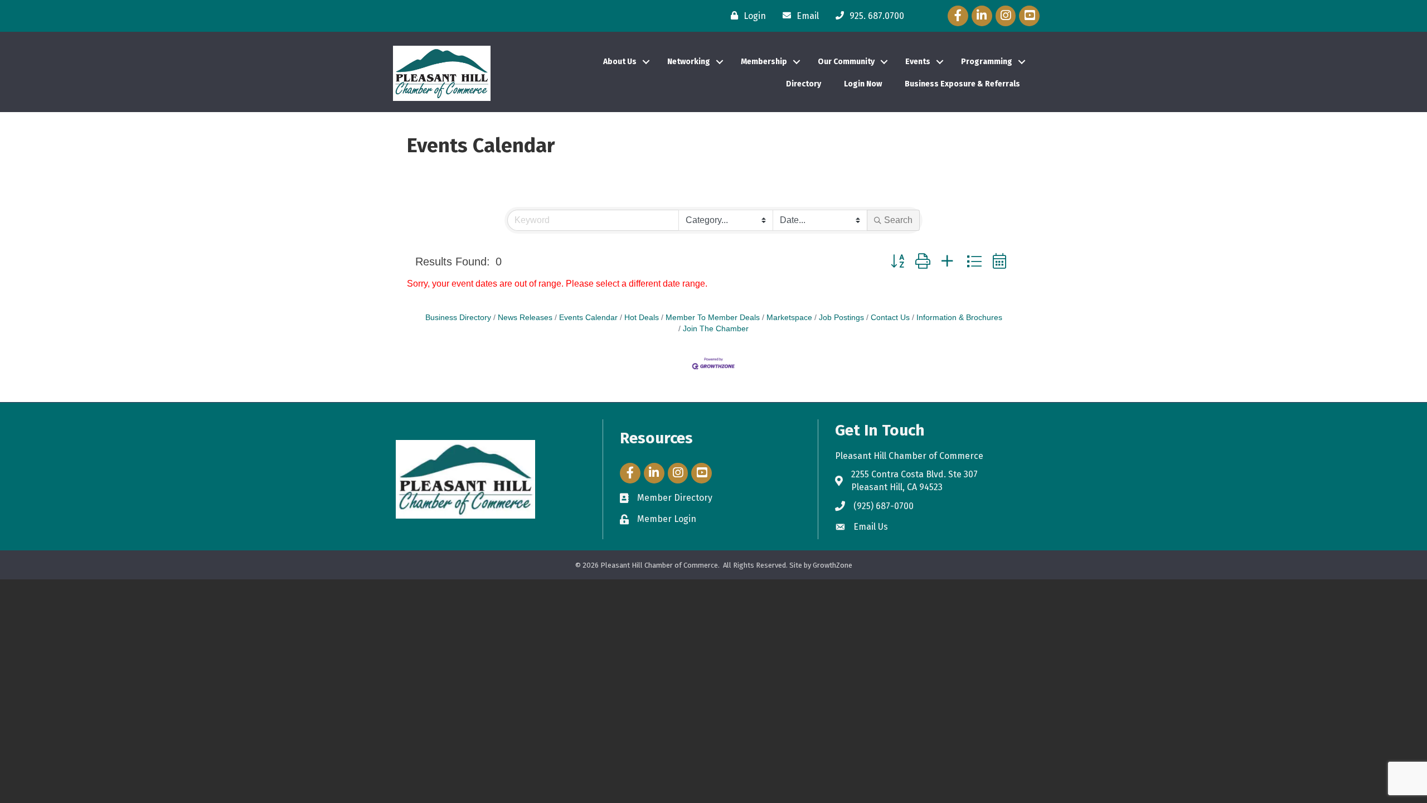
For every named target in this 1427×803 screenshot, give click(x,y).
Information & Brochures (959, 317)
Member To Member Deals (713, 317)
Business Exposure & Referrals (962, 84)
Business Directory (458, 317)
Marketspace (789, 317)
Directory (803, 84)
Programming (986, 61)
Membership (764, 61)
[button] (897, 261)
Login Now (863, 84)
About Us (620, 61)
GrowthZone (832, 565)
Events (917, 61)
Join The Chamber (716, 329)
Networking (688, 61)
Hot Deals (641, 317)
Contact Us (890, 317)
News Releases (525, 317)
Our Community (846, 61)
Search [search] (898, 220)
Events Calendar (588, 317)
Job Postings (841, 317)
